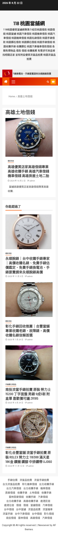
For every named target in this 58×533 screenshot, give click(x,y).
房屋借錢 (10, 492)
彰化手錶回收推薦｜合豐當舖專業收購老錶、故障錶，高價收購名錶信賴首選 (27, 330)
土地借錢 (34, 492)
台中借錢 (9, 509)
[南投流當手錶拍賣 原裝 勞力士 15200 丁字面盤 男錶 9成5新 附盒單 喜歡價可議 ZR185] (29, 362)
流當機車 (48, 509)
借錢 (18, 505)
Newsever (43, 525)
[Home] (6, 82)
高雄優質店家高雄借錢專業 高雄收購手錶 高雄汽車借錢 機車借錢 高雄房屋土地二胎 (28, 171)
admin (32, 181)
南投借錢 (11, 517)
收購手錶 (22, 492)
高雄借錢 (35, 517)
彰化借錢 (49, 513)
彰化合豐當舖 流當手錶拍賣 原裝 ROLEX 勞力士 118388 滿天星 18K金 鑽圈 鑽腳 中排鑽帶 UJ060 (28, 457)
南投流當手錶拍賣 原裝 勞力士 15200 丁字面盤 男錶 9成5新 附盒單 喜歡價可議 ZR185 (28, 393)
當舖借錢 (35, 505)
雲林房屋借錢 (16, 496)
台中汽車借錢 (22, 513)
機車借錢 (45, 488)
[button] (13, 82)
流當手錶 (8, 513)
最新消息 (11, 161)
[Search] (48, 82)
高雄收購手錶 (30, 501)
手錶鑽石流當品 (10, 384)
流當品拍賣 (26, 480)
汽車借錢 (43, 496)
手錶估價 (12, 480)
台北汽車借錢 (13, 488)
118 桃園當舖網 (29, 23)
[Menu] (13, 82)
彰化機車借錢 (29, 484)
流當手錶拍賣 (41, 480)
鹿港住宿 (9, 505)
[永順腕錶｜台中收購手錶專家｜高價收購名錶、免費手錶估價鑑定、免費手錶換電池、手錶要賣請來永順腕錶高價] (29, 231)
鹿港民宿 (45, 501)
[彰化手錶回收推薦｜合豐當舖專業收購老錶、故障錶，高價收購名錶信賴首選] (29, 299)
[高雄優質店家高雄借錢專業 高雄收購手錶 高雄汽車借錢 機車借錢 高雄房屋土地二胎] (29, 137)
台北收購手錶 (46, 484)
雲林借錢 (23, 517)
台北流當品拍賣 (11, 484)
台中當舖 (21, 509)
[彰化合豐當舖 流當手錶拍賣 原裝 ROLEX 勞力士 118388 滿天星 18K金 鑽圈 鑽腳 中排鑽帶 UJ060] (29, 425)
